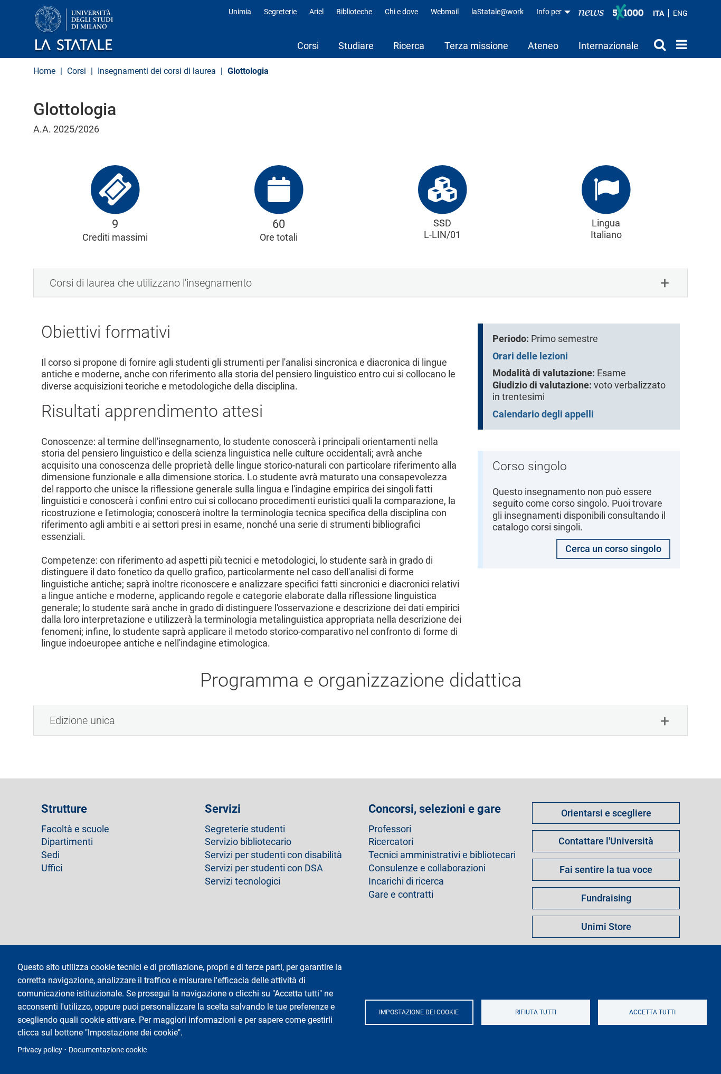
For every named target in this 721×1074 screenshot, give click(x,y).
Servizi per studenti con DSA (264, 868)
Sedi (50, 855)
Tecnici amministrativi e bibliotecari (442, 855)
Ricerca (408, 45)
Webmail (445, 11)
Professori (389, 829)
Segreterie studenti (245, 829)
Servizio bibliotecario (248, 842)
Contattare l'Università (605, 841)
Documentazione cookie (108, 1050)
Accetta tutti (652, 1012)
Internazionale (608, 45)
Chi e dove (401, 11)
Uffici (51, 868)
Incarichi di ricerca (406, 881)
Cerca (657, 44)
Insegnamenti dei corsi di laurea (157, 71)
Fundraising (606, 898)
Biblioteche (354, 11)
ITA (658, 13)
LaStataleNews (591, 12)
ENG (680, 13)
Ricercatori (390, 842)
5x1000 (628, 12)
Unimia (240, 11)
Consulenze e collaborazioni (427, 868)
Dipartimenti (67, 842)
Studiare (356, 45)
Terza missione (476, 45)
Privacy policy (39, 1050)
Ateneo (543, 45)
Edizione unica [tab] (82, 720)
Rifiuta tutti (535, 1012)
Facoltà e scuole (75, 829)
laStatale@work (497, 11)
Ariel (316, 11)
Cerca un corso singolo (613, 548)
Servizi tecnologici (242, 881)
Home (679, 44)
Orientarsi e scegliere (606, 813)
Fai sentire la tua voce (605, 869)
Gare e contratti (400, 894)
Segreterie (280, 11)
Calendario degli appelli (543, 414)
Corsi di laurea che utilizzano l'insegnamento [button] (151, 283)
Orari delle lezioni (530, 356)
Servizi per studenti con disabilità (273, 855)
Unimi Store (606, 926)
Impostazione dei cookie (419, 1012)
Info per (549, 11)
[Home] (84, 29)
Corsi (308, 45)
